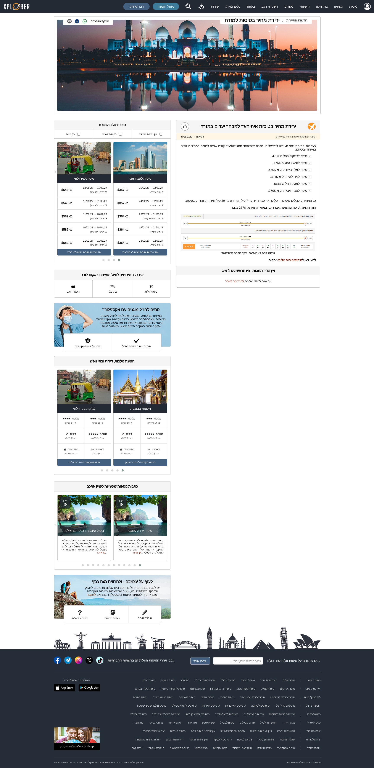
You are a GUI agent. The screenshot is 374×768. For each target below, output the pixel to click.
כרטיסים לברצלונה (254, 714)
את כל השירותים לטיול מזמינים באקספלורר (112, 275)
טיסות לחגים (267, 688)
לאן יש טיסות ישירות (261, 731)
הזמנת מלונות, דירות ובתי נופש (112, 361)
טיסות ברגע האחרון (220, 688)
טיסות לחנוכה (226, 697)
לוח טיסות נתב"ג (286, 731)
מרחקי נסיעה (156, 722)
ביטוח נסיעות (168, 680)
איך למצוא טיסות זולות (203, 731)
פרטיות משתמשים (179, 748)
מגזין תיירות (289, 722)
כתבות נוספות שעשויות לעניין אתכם (112, 486)
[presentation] (169, 171)
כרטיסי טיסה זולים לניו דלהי (82, 252)
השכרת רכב (269, 6)
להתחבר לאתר (234, 281)
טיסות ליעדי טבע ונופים (252, 697)
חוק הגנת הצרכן (174, 739)
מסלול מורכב (248, 680)
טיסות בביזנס (197, 688)
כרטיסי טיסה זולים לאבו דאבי (138, 252)
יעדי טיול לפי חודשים (153, 731)
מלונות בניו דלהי (84, 408)
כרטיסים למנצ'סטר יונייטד (166, 714)
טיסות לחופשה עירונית (173, 688)
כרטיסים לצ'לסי (138, 714)
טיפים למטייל (227, 722)
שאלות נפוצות (287, 739)
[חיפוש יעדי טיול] (188, 6)
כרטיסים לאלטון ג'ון (235, 705)
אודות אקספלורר (286, 748)
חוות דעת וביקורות (242, 748)
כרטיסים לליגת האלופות (282, 714)
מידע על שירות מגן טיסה (88, 346)
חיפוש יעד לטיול (268, 722)
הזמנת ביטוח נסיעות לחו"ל (136, 346)
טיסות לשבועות (187, 697)
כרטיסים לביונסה (260, 705)
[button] (119, 260)
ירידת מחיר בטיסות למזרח (252, 20)
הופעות (305, 6)
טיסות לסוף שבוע (246, 688)
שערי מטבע (208, 722)
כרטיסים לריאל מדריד (226, 714)
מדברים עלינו (264, 748)
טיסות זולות (289, 661)
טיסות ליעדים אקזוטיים (282, 697)
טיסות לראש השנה (163, 697)
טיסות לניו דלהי (84, 178)
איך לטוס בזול (313, 688)
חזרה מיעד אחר (268, 680)
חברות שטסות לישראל (233, 731)
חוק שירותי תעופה (198, 739)
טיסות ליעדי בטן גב (145, 688)
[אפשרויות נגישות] (201, 6)
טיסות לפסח (207, 697)
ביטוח (251, 6)
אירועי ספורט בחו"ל (205, 680)
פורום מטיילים (247, 722)
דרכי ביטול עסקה (222, 739)
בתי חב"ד (138, 722)
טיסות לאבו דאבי (140, 178)
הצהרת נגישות (156, 748)
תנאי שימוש (201, 748)
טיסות (353, 6)
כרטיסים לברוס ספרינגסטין (151, 705)
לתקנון (91, 594)
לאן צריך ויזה (175, 722)
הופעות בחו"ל (228, 680)
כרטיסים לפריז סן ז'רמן (197, 714)
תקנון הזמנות (220, 748)
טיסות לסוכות (140, 697)
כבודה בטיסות (177, 731)
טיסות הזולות (148, 660)
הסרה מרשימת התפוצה (148, 739)
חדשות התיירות (296, 20)
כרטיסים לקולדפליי (285, 705)
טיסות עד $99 (287, 688)
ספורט (288, 6)
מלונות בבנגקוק (140, 408)
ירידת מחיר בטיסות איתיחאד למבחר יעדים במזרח (248, 126)
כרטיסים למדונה (211, 705)
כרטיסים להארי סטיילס (184, 705)
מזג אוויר (192, 722)
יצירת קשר (137, 748)
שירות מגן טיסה (266, 739)
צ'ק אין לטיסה (244, 739)
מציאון (338, 6)
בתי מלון (322, 6)
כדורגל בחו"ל (314, 714)
